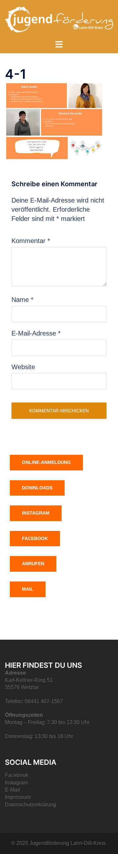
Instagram (35, 513)
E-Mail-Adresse (36, 333)
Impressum (17, 797)
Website (23, 366)
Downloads (37, 487)
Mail (27, 589)
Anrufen (33, 563)
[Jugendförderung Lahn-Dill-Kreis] (59, 19)
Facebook (35, 538)
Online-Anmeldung (46, 462)
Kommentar (30, 240)
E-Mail (12, 790)
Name (22, 299)
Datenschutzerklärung (30, 804)
